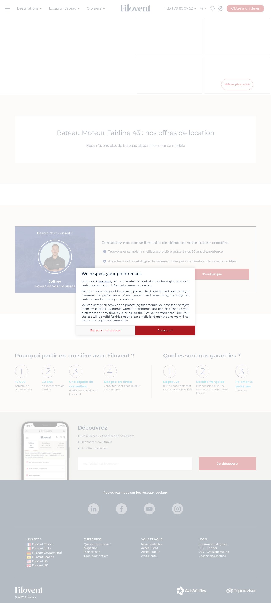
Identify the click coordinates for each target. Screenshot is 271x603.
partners (105, 281)
